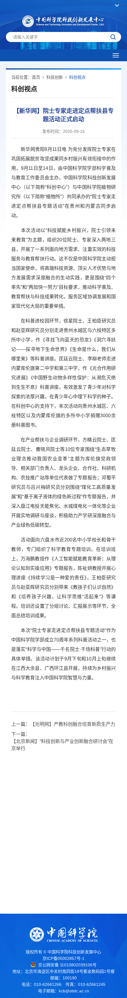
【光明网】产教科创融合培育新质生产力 (72, 724)
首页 (36, 77)
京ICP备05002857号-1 (63, 958)
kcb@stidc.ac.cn (74, 991)
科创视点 (77, 77)
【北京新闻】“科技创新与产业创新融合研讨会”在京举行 (62, 745)
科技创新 (54, 77)
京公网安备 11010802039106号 (67, 964)
